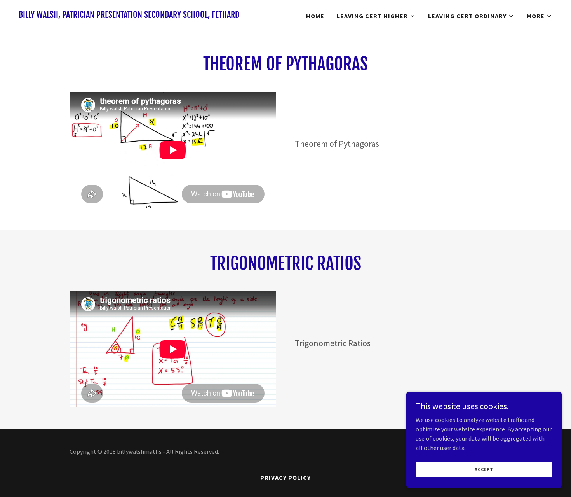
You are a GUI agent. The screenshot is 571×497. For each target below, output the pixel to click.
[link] (129, 15)
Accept (484, 469)
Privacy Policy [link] (285, 477)
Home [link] (315, 16)
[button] (376, 16)
